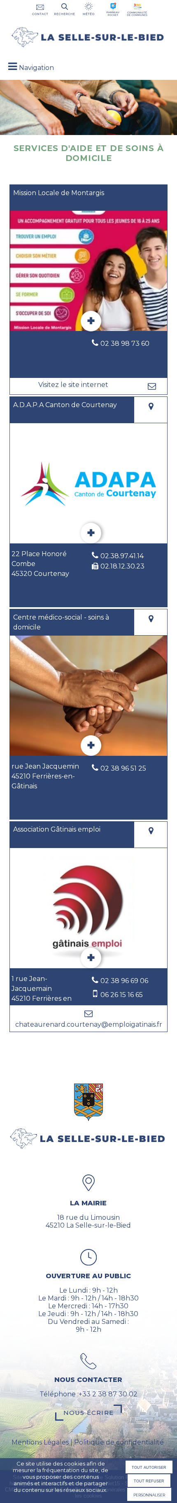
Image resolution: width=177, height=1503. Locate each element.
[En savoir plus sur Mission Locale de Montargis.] (91, 321)
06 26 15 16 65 (121, 995)
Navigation (36, 68)
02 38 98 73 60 (124, 343)
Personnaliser (149, 1494)
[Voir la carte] (150, 410)
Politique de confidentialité (119, 1442)
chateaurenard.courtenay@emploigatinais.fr (88, 1024)
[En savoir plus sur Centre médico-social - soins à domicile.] (91, 745)
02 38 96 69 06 (124, 981)
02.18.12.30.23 (122, 566)
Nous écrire (88, 1413)
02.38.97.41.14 (122, 556)
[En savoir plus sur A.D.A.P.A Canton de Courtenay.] (91, 533)
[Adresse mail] (152, 386)
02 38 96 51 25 (123, 768)
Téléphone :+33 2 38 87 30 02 (88, 1394)
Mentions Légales (40, 1442)
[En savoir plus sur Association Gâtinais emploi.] (91, 958)
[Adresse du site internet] (73, 386)
